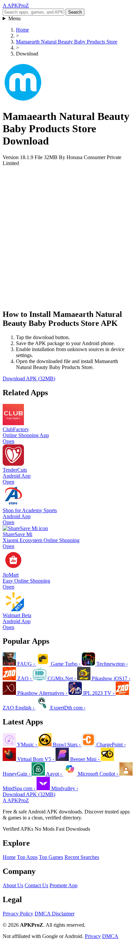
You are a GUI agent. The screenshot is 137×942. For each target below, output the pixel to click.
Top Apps (27, 857)
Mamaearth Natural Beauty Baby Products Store (66, 42)
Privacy (93, 936)
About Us (13, 885)
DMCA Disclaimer (54, 913)
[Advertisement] (68, 234)
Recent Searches (82, 857)
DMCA (110, 936)
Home (22, 30)
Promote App (63, 885)
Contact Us (36, 885)
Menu (14, 18)
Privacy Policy (18, 913)
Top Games (51, 857)
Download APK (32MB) (29, 378)
